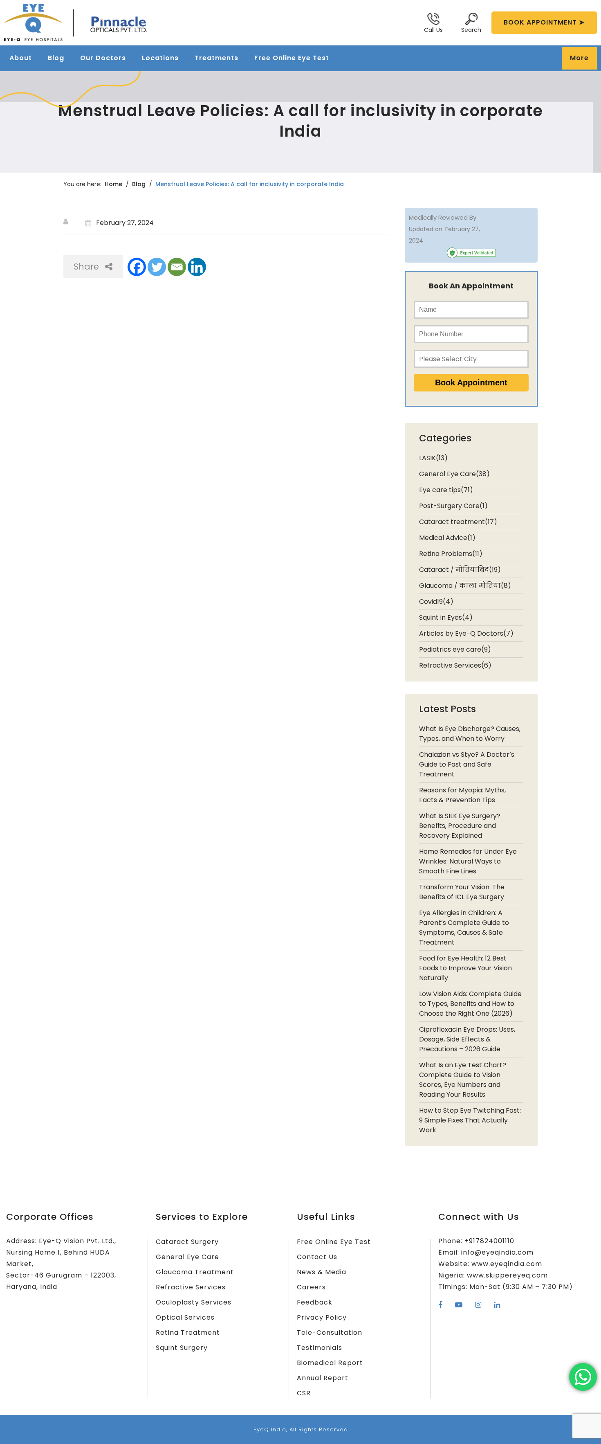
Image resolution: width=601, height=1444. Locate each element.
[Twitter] (157, 267)
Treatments (216, 58)
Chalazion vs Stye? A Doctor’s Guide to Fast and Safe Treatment (466, 764)
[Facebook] (137, 267)
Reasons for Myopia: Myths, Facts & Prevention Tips (462, 795)
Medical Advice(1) (447, 537)
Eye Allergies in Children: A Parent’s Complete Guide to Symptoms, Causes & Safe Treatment (464, 927)
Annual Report (322, 1378)
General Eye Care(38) (454, 474)
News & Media (321, 1272)
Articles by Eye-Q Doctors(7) (466, 633)
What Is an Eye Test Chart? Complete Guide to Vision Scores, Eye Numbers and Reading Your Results (462, 1079)
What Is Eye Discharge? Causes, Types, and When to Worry (469, 733)
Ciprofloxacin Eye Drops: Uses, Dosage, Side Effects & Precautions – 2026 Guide (467, 1039)
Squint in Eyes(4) (446, 617)
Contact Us (317, 1257)
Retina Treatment (188, 1332)
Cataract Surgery (187, 1241)
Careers (311, 1287)
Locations (160, 58)
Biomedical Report (330, 1363)
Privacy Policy (322, 1317)
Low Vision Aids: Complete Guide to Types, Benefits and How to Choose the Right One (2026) (470, 1003)
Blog (56, 58)
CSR (304, 1393)
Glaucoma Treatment (195, 1272)
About (20, 58)
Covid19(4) (436, 601)
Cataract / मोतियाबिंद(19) (460, 569)
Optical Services (185, 1317)
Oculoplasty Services (193, 1302)
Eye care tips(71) (446, 490)
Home (113, 184)
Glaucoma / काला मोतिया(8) (465, 585)
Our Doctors (103, 58)
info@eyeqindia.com (497, 1252)
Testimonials (319, 1347)
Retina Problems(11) (450, 553)
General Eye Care (187, 1257)
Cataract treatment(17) (458, 521)
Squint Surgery (182, 1347)
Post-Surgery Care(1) (453, 506)
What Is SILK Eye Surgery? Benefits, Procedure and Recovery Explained (459, 825)
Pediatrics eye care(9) (455, 649)
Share (86, 266)
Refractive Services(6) (455, 665)
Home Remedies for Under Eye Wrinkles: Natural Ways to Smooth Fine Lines (468, 861)
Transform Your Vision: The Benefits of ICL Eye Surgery (462, 892)
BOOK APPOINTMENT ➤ (544, 22)
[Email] (177, 267)
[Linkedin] (197, 267)
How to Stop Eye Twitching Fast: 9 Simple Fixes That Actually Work (470, 1120)
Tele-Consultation (329, 1332)
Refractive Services (191, 1287)
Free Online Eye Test (291, 58)
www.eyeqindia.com (506, 1264)
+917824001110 (489, 1241)
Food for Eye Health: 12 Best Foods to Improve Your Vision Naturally (465, 968)
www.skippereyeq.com (507, 1275)
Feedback (314, 1302)
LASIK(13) (433, 458)
